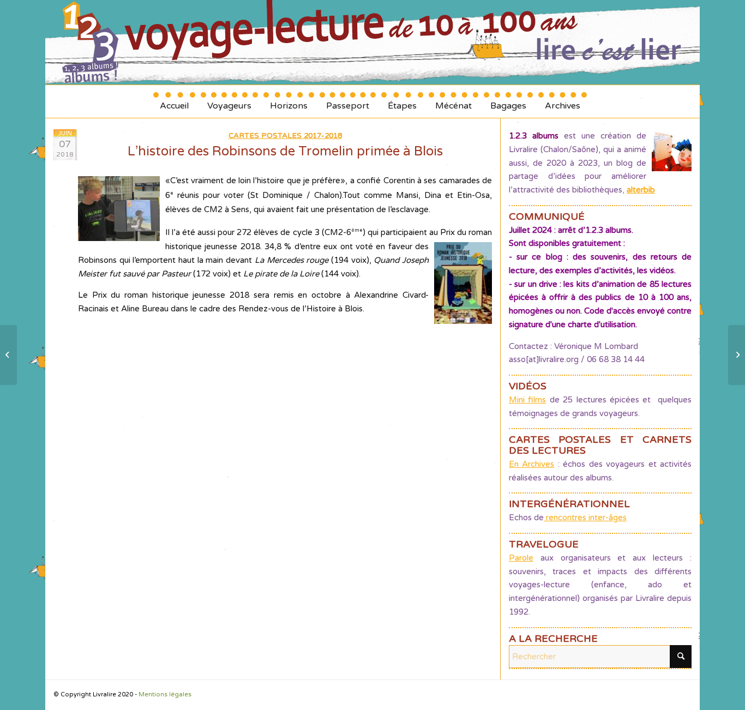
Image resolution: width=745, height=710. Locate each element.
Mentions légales (165, 694)
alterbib (641, 190)
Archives (562, 101)
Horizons (289, 101)
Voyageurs (229, 101)
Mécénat (453, 101)
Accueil (174, 101)
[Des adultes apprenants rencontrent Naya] (8, 355)
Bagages (508, 101)
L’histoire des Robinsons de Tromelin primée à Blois (285, 151)
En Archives (531, 464)
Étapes (402, 101)
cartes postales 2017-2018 (285, 135)
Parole (521, 558)
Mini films (527, 400)
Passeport (347, 101)
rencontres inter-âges (585, 517)
